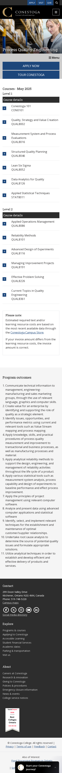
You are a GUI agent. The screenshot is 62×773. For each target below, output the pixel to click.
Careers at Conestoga (15, 673)
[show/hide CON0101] (4, 108)
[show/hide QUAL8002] (4, 122)
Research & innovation (15, 677)
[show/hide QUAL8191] (4, 265)
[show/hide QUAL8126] (4, 181)
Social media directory (15, 614)
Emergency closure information (20, 689)
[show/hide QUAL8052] (4, 167)
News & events (11, 693)
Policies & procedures (15, 685)
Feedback (39, 746)
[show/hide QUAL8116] (4, 251)
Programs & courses (14, 630)
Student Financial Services (17, 642)
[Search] (56, 2)
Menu (55, 58)
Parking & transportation (16, 650)
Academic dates (11, 646)
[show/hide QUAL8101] (4, 237)
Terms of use (23, 746)
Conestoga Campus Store (27, 332)
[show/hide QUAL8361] (4, 295)
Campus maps (11, 602)
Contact (52, 746)
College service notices (15, 697)
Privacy (10, 746)
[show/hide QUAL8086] (4, 224)
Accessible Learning (13, 638)
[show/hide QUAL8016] (4, 138)
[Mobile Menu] (56, 12)
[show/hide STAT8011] (4, 195)
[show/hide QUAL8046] (4, 154)
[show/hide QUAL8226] (4, 279)
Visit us (6, 654)
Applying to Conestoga (15, 634)
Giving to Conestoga (14, 681)
